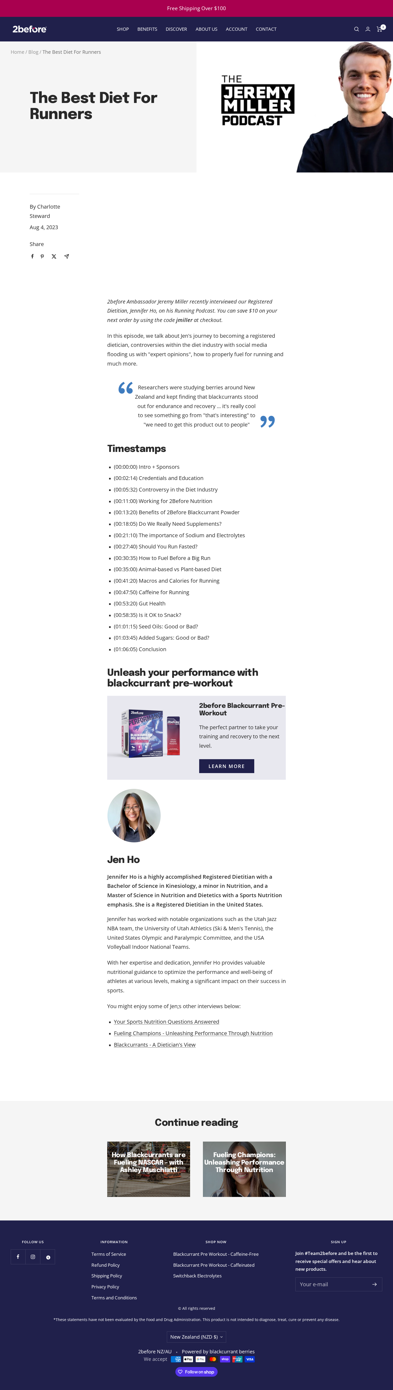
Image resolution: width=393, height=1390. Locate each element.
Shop (123, 29)
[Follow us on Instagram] (32, 1256)
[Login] (367, 29)
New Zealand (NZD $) (194, 1337)
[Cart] (379, 29)
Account (236, 29)
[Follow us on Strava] (47, 1256)
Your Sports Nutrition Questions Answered (166, 1021)
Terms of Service (108, 1254)
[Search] (356, 29)
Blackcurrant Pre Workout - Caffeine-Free (216, 1254)
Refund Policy (105, 1265)
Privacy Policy (105, 1287)
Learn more (227, 766)
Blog (33, 52)
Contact (266, 29)
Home (17, 52)
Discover (176, 29)
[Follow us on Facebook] (18, 1256)
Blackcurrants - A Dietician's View (155, 1044)
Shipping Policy (106, 1276)
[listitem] (32, 256)
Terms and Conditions (114, 1298)
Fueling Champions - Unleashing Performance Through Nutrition (193, 1033)
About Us (206, 29)
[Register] (374, 1284)
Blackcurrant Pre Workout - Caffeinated (214, 1265)
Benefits (147, 29)
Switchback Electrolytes (197, 1276)
